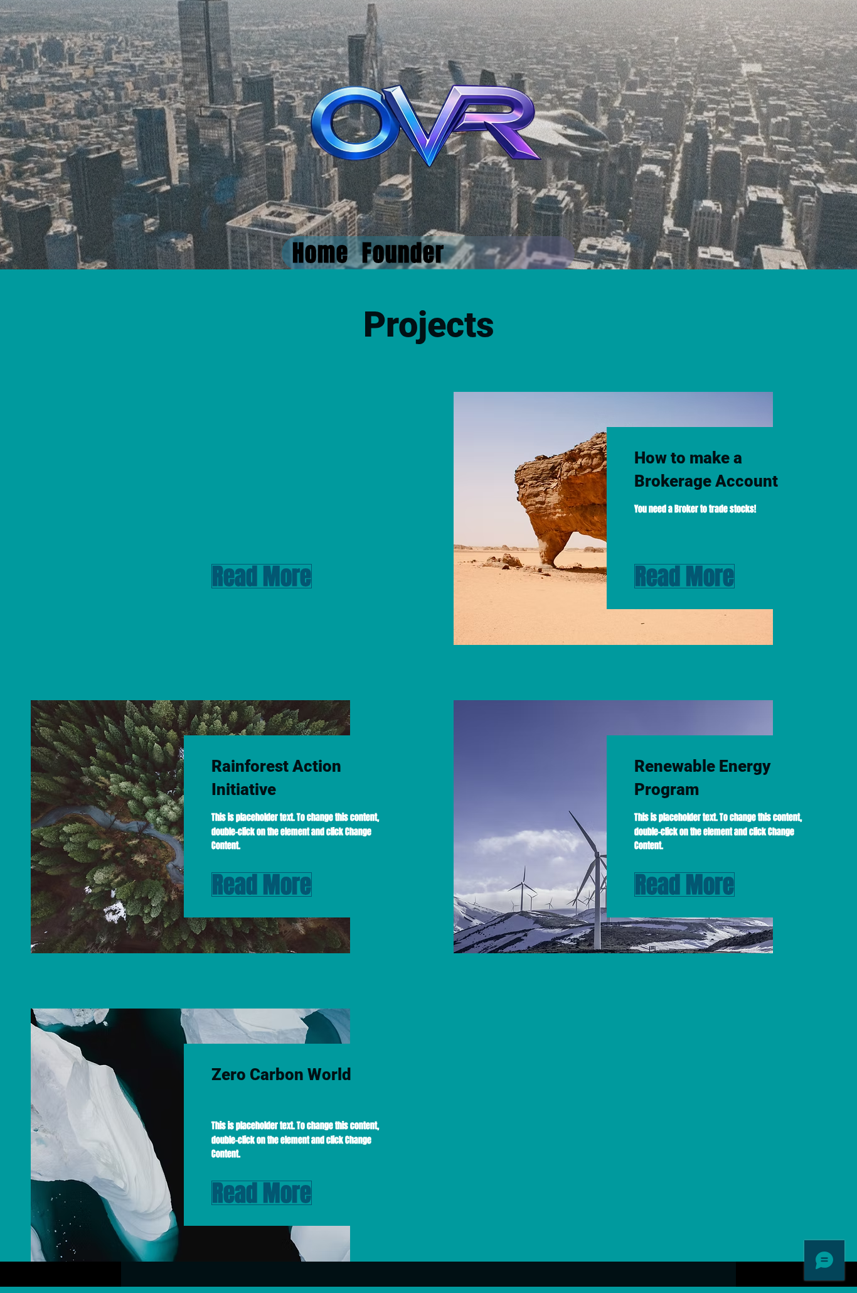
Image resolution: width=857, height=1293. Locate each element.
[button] (247, 576)
